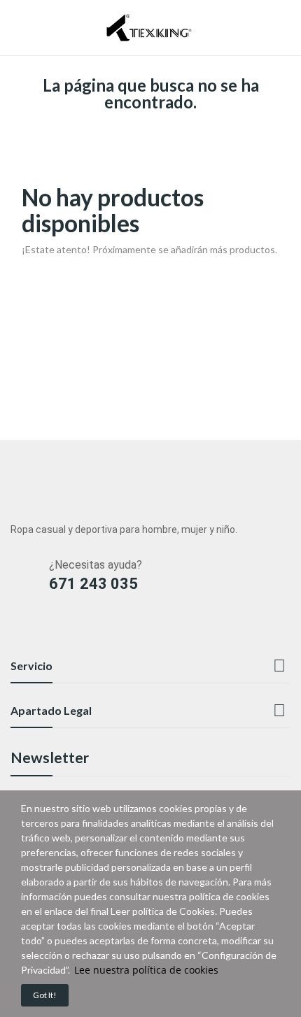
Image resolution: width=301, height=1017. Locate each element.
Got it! (45, 995)
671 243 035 (93, 583)
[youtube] (71, 630)
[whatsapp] (99, 630)
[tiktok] (126, 630)
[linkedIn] (17, 630)
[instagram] (44, 630)
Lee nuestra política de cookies (146, 969)
